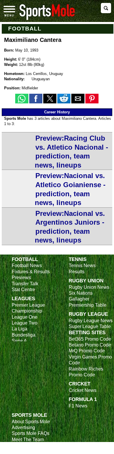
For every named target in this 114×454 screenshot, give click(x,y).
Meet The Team (28, 439)
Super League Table (90, 326)
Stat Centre (23, 289)
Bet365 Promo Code (90, 339)
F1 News (78, 405)
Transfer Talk (25, 283)
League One (24, 317)
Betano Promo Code (90, 344)
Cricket (79, 384)
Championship (27, 310)
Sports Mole (29, 415)
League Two (24, 322)
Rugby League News (91, 320)
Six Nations (81, 293)
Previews (21, 277)
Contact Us (23, 445)
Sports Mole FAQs (30, 433)
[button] (21, 98)
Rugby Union (86, 281)
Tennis (78, 259)
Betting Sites (87, 332)
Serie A (19, 340)
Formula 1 (83, 399)
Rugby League (88, 314)
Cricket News (82, 390)
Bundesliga (23, 334)
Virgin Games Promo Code (90, 359)
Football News (27, 265)
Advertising (23, 427)
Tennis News (82, 265)
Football (25, 28)
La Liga (19, 328)
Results (76, 271)
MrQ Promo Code (87, 350)
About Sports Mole (31, 421)
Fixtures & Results (31, 271)
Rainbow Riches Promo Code (86, 371)
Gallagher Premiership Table (87, 301)
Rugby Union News (89, 287)
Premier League (28, 305)
